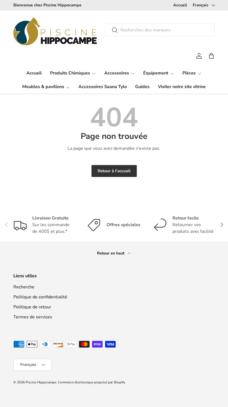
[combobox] (159, 30)
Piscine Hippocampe (41, 382)
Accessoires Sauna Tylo (102, 87)
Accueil (180, 5)
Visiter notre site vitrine (182, 87)
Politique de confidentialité (40, 297)
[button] (211, 56)
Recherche (23, 287)
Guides (142, 87)
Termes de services (32, 317)
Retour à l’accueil (114, 171)
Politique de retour (32, 307)
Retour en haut (111, 253)
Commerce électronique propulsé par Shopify (91, 382)
